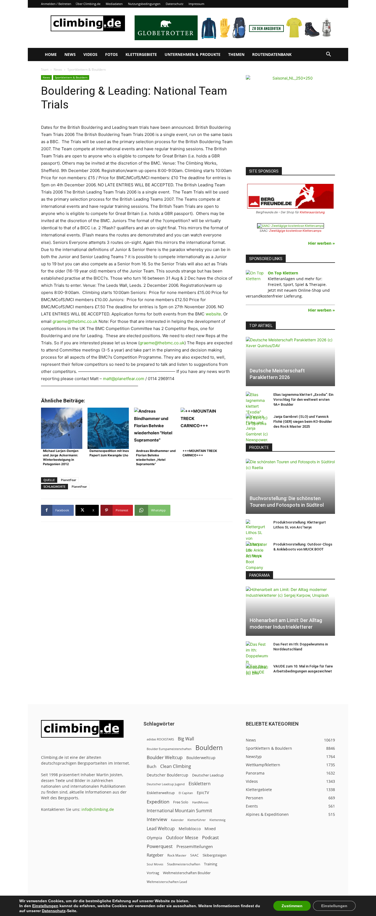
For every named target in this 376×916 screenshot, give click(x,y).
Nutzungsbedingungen (144, 4)
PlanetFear (68, 480)
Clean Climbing (175, 766)
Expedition (158, 802)
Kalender (177, 820)
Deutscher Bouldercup (167, 775)
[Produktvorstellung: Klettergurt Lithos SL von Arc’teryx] (257, 538)
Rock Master (176, 855)
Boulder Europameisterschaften (169, 749)
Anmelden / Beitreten (56, 4)
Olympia (154, 837)
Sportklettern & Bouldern (71, 77)
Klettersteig (217, 820)
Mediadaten (114, 4)
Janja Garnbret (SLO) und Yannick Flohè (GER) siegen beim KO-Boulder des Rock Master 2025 (302, 422)
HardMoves (200, 802)
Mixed (210, 828)
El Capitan (186, 793)
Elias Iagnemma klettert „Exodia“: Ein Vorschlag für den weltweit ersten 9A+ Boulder (303, 399)
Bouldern (209, 748)
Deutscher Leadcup (208, 775)
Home (51, 54)
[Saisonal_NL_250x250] (290, 119)
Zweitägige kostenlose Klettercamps (295, 231)
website (213, 314)
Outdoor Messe (182, 838)
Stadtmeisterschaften (183, 864)
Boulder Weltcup (164, 757)
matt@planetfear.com (123, 378)
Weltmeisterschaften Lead (167, 881)
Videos (90, 54)
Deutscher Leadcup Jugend (166, 784)
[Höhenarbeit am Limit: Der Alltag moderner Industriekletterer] (290, 611)
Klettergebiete (141, 54)
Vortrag (153, 872)
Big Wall (186, 739)
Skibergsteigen (215, 855)
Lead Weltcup (161, 829)
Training (210, 864)
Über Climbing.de (88, 4)
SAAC (194, 855)
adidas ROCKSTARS (160, 739)
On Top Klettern (283, 273)
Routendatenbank (271, 54)
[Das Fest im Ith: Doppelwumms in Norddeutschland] (257, 658)
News (70, 54)
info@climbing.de (97, 809)
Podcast (210, 837)
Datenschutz (174, 4)
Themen (236, 54)
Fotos (111, 54)
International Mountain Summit (179, 811)
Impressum (196, 4)
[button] (328, 55)
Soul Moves (155, 864)
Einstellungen (45, 906)
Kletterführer (196, 820)
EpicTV (203, 792)
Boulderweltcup (201, 757)
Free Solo (180, 802)
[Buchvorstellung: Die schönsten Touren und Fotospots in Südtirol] (290, 486)
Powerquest (160, 846)
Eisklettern (200, 784)
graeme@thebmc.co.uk (75, 321)
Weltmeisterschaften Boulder (187, 872)
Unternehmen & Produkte (192, 54)
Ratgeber (155, 855)
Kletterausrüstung (312, 212)
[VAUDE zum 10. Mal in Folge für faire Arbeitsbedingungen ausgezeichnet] (257, 671)
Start (44, 69)
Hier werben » (321, 243)
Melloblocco (190, 828)
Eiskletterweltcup (161, 792)
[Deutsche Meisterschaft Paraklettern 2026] (290, 361)
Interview (157, 819)
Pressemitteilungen (194, 846)
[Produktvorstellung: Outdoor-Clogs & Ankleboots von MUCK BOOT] (257, 555)
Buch (151, 766)
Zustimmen (292, 906)
